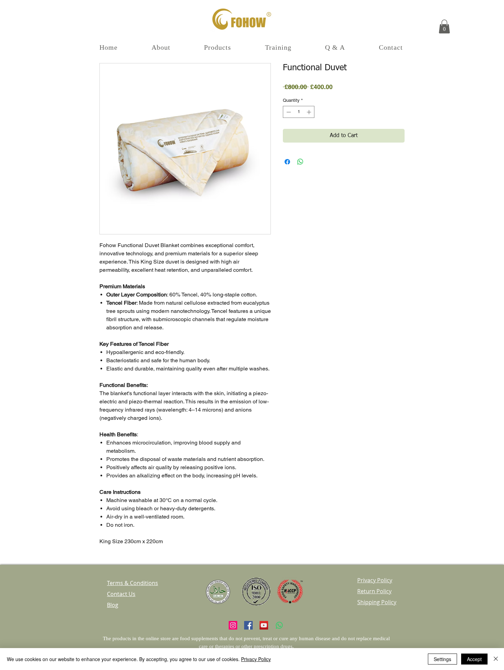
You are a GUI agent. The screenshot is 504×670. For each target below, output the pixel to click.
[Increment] (309, 112)
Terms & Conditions (132, 583)
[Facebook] (248, 625)
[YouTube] (264, 625)
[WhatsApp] (279, 625)
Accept (474, 659)
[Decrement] (288, 112)
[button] (444, 27)
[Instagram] (233, 625)
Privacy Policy (256, 659)
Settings (442, 659)
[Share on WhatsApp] (300, 162)
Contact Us (121, 594)
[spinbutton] (298, 112)
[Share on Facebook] (287, 162)
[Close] (496, 659)
